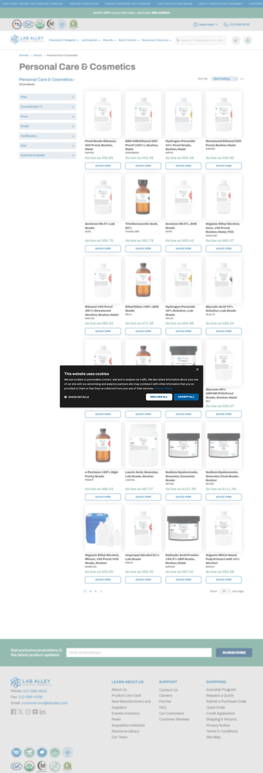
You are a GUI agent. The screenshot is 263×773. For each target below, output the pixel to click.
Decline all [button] (159, 397)
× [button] (197, 369)
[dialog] (131, 386)
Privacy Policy (163, 388)
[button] (76, 397)
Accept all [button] (186, 397)
